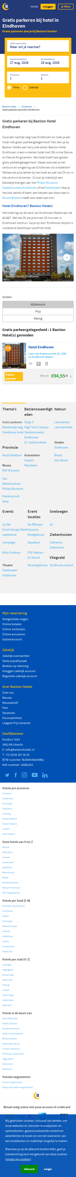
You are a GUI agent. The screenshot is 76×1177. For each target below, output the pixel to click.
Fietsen (29, 460)
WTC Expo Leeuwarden (13, 1054)
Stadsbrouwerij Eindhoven (19, 188)
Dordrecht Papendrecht (13, 906)
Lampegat (8, 542)
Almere (5, 847)
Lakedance (9, 535)
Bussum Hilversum (11, 887)
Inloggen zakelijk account (18, 671)
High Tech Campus (36, 427)
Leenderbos (62, 422)
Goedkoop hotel (13, 432)
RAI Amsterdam (9, 1038)
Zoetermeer (8, 1000)
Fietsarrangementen (12, 1082)
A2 (51, 524)
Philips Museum (47, 183)
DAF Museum (10, 470)
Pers (5, 708)
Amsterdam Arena (11, 1028)
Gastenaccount (12, 639)
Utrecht (6, 829)
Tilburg (5, 985)
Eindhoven (61, 447)
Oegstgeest (7, 970)
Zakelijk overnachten (16, 656)
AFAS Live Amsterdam (12, 1033)
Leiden (5, 941)
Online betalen (12, 624)
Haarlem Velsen (10, 926)
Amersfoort (7, 852)
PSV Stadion (35, 552)
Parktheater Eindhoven (9, 573)
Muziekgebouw (38, 565)
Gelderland (7, 798)
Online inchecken (13, 629)
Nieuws (7, 698)
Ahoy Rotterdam (10, 1018)
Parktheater (52, 188)
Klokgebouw (36, 535)
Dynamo (33, 529)
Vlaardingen (8, 995)
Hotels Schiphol (9, 1023)
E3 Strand (34, 558)
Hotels (34, 6)
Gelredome (7, 1064)
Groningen (7, 803)
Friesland (6, 793)
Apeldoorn (7, 867)
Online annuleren (13, 634)
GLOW (6, 524)
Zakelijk (33, 87)
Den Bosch (61, 460)
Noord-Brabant (12, 198)
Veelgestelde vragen (15, 619)
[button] (48, 7)
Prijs (38, 311)
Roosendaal (8, 975)
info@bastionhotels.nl (19, 750)
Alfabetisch (38, 304)
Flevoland (7, 808)
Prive (16, 87)
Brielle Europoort (10, 882)
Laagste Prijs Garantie (16, 723)
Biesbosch (7, 1069)
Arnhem (6, 857)
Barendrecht (8, 872)
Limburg (6, 813)
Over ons (8, 693)
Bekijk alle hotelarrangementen (17, 1087)
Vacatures (8, 713)
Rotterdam (7, 980)
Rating (38, 318)
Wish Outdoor (11, 552)
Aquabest (34, 542)
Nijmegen (7, 964)
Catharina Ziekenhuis (57, 545)
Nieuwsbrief (10, 703)
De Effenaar (35, 524)
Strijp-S (29, 422)
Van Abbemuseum (11, 481)
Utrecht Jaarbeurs (11, 1049)
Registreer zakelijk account (19, 676)
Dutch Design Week (14, 529)
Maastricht (7, 951)
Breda (58, 455)
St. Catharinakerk (35, 442)
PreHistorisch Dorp (11, 499)
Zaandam (7, 1005)
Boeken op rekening (15, 666)
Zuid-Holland (8, 834)
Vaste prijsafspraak (14, 661)
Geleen (5, 916)
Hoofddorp (7, 936)
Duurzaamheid (12, 718)
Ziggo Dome (8, 1059)
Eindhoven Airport (61, 565)
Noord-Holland (9, 824)
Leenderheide (63, 427)
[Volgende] (66, 257)
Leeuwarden (8, 946)
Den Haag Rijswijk (11, 892)
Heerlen (6, 931)
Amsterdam (8, 862)
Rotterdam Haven (11, 1043)
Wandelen (31, 465)
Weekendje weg (12, 427)
